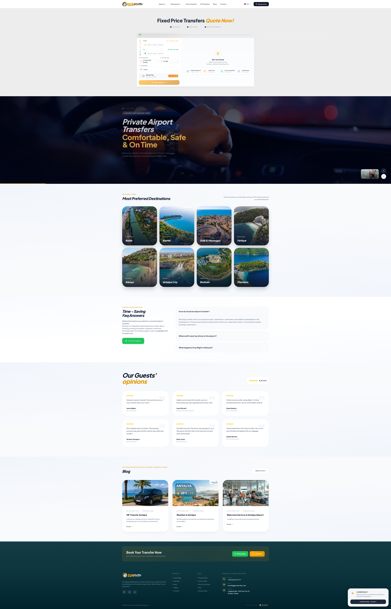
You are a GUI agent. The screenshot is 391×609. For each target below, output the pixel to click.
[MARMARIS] (251, 267)
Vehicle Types (202, 591)
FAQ (199, 588)
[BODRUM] (214, 267)
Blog (215, 4)
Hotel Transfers (191, 4)
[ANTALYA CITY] (176, 267)
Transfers (176, 581)
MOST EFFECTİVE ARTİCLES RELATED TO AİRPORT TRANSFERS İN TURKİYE (154, 166)
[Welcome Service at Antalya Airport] (246, 493)
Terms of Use (202, 581)
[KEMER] (176, 225)
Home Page (177, 578)
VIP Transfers (204, 4)
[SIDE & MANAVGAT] (214, 225)
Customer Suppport (134, 341)
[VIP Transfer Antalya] (145, 493)
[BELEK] (139, 225)
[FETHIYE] (251, 225)
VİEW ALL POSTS (260, 470)
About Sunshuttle (204, 584)
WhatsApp (241, 554)
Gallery (175, 588)
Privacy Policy (203, 578)
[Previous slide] (383, 170)
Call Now (258, 554)
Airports (162, 4)
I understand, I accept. (368, 601)
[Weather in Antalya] (195, 493)
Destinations (175, 4)
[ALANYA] (139, 267)
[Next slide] (383, 176)
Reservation (262, 4)
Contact (223, 4)
